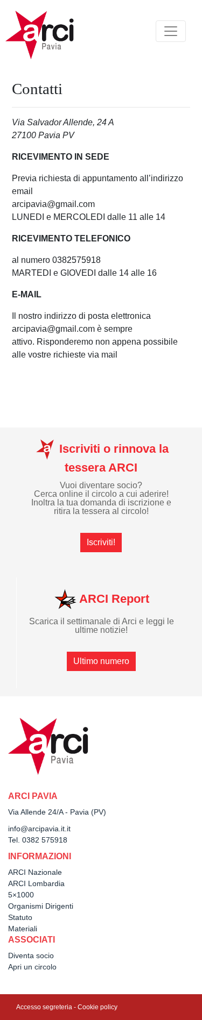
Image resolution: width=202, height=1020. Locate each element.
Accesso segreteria (44, 1007)
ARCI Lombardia (36, 883)
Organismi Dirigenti (40, 906)
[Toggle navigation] (171, 31)
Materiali (22, 928)
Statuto (20, 917)
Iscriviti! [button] (101, 542)
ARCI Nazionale (35, 872)
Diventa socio (31, 955)
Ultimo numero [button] (101, 661)
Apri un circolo (32, 966)
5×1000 (21, 894)
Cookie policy (97, 1007)
